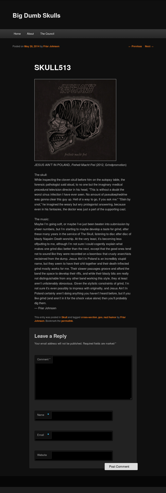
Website (42, 455)
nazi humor (110, 317)
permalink (67, 321)
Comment (43, 359)
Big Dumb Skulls (37, 15)
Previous (135, 46)
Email (43, 435)
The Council (47, 33)
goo (100, 317)
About (30, 33)
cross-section (89, 317)
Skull (64, 317)
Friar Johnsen (51, 46)
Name (43, 415)
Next (149, 46)
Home (17, 33)
